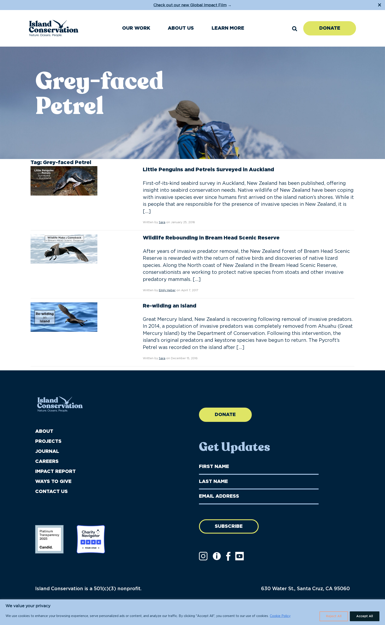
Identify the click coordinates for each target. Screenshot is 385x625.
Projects (48, 441)
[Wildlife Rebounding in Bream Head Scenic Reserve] (64, 249)
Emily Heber (167, 290)
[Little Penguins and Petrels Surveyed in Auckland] (64, 181)
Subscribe (229, 526)
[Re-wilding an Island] (64, 317)
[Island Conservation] (53, 28)
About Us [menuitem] (181, 28)
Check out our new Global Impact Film (190, 5)
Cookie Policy (280, 616)
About (44, 431)
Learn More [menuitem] (228, 28)
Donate (329, 28)
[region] (192, 612)
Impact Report (55, 471)
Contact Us (51, 491)
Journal (47, 451)
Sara (162, 222)
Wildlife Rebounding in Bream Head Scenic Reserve (211, 238)
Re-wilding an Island (169, 306)
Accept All (364, 616)
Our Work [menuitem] (136, 28)
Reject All (334, 616)
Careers (47, 461)
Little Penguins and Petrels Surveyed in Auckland (208, 169)
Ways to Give (53, 481)
